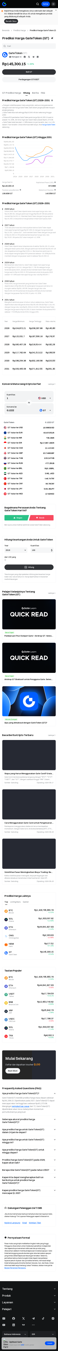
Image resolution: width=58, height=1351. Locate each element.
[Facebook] (24, 57)
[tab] (11, 93)
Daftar (45, 4)
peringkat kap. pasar (20, 1106)
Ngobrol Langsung (12, 1223)
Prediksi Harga (19, 30)
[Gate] (4, 4)
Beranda (5, 30)
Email (24, 1223)
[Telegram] (33, 57)
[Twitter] (29, 57)
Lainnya (51, 384)
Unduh (49, 1343)
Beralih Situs (11, 21)
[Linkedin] (37, 57)
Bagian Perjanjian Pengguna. (15, 1268)
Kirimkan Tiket (35, 1223)
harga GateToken (48, 125)
